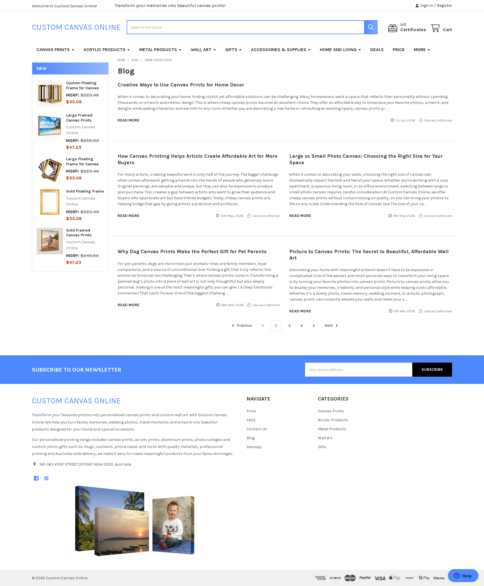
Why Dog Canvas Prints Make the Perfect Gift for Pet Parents (192, 251)
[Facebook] (36, 478)
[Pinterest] (46, 478)
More (420, 49)
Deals (377, 49)
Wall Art (201, 49)
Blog (250, 438)
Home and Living (338, 49)
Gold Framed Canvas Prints (79, 233)
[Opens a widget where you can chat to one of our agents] (463, 576)
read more (128, 120)
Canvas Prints (53, 49)
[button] (135, 521)
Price (399, 49)
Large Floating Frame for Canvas (82, 161)
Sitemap (254, 447)
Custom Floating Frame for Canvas (82, 85)
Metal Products (158, 49)
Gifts (231, 49)
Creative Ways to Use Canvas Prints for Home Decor (181, 85)
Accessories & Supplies (278, 49)
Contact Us (256, 429)
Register (444, 5)
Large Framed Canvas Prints (79, 118)
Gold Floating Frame (85, 191)
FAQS (251, 420)
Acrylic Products (104, 49)
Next (329, 325)
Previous (244, 325)
